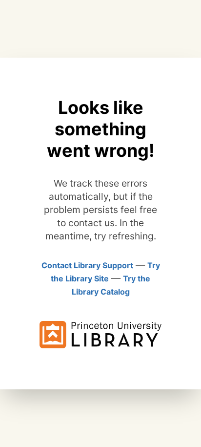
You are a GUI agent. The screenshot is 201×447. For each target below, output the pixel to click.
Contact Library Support (87, 265)
